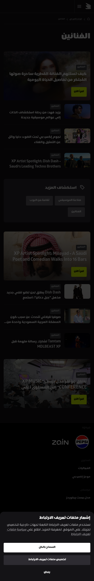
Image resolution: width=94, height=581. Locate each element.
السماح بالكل (47, 547)
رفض (47, 572)
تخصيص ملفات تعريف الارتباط (47, 560)
